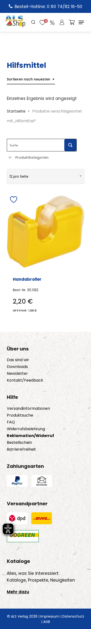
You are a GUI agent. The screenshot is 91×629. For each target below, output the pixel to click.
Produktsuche (20, 415)
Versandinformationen (28, 408)
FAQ (11, 422)
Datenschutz (73, 616)
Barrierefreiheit (21, 449)
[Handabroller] (45, 232)
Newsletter (17, 373)
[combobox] (31, 79)
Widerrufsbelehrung (26, 429)
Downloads (17, 366)
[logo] (15, 22)
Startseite (16, 111)
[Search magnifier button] (70, 145)
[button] (81, 22)
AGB (46, 621)
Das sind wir (18, 360)
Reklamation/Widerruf (30, 435)
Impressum (49, 616)
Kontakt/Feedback (25, 380)
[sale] (52, 22)
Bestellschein (19, 442)
